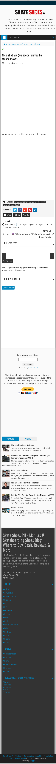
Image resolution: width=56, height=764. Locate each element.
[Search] (53, 37)
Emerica (8, 610)
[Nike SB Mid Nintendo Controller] (6, 448)
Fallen (7, 617)
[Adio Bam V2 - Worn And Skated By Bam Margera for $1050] (6, 497)
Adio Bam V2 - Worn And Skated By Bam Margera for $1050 (32, 495)
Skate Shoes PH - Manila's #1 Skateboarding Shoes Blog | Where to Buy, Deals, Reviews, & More (26, 542)
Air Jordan (8, 593)
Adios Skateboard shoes (19, 470)
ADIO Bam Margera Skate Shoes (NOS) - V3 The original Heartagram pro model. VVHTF (30, 456)
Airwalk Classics (17, 507)
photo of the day (34, 202)
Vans (6, 642)
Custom (7, 600)
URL (27, 215)
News (6, 661)
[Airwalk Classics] (6, 510)
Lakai (6, 628)
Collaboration (10, 596)
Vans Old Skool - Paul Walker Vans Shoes (25, 482)
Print (18, 215)
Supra (7, 639)
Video (7, 671)
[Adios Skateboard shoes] (6, 473)
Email (9, 215)
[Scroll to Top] (52, 759)
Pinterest (7, 692)
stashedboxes (9, 205)
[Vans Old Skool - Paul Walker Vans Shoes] (6, 485)
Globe (7, 621)
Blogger (32, 761)
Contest (8, 657)
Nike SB (7, 632)
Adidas (7, 589)
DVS (6, 607)
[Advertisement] (28, 96)
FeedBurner (33, 368)
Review (7, 668)
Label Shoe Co (11, 625)
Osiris (6, 635)
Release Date (10, 664)
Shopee (6, 682)
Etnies (7, 614)
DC (5, 603)
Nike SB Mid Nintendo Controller (22, 445)
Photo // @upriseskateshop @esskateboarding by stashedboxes (25, 267)
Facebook (7, 685)
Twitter (6, 689)
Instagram (18, 202)
